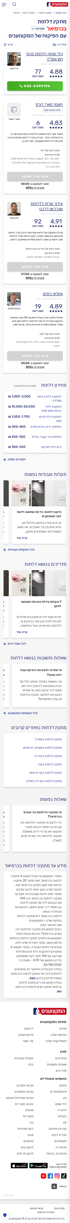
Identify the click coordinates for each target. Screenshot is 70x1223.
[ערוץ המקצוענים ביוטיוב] (44, 1176)
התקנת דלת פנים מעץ (50, 419)
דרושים (28, 1028)
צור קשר (28, 1041)
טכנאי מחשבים (24, 1091)
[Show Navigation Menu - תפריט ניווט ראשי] (4, 4)
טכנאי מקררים (24, 1104)
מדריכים (61, 1070)
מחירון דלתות (53, 385)
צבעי (30, 1135)
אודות (62, 1028)
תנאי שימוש (36, 1208)
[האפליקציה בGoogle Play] (38, 1165)
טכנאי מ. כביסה (56, 1153)
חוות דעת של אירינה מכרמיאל (42, 248)
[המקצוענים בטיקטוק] (63, 1176)
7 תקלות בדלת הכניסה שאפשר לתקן (41, 604)
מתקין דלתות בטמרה (48, 739)
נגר (31, 1122)
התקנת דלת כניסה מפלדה (49, 398)
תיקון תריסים (25, 1153)
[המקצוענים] (57, 4)
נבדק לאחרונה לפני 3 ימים (49, 298)
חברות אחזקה (57, 1128)
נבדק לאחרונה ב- (47, 115)
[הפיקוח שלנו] (4, 1215)
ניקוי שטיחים (25, 1128)
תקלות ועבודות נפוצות (45, 474)
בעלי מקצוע (61, 12)
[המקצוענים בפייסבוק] (51, 1176)
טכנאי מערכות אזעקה (19, 1098)
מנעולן (29, 1110)
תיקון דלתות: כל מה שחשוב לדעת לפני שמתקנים (39, 514)
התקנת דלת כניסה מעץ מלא (51, 408)
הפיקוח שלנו (58, 1035)
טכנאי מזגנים (25, 1085)
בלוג (30, 1064)
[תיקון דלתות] (39, 495)
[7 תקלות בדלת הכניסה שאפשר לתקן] (39, 585)
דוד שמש (60, 1104)
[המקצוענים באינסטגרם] (57, 1176)
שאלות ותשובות (56, 1064)
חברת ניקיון (59, 1135)
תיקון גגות (27, 1147)
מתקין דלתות (45, 12)
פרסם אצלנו (25, 1035)
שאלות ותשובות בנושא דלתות (38, 658)
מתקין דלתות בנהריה (48, 756)
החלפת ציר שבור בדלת (46, 437)
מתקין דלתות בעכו (50, 764)
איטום (62, 1085)
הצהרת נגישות (45, 1212)
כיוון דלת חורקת (51, 447)
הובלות (62, 1116)
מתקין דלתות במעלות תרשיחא (42, 747)
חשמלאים (60, 1141)
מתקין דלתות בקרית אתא (45, 772)
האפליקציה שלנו (56, 1041)
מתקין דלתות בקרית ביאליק (44, 781)
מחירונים (60, 1058)
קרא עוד (22, 538)
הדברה (62, 1110)
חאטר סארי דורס (49, 104)
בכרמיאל (56, 28)
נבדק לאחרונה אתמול (52, 63)
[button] (9, 44)
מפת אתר (59, 1208)
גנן (64, 1098)
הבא (32, 978)
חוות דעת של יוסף (49, 334)
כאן (59, 991)
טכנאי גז (61, 1147)
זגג (64, 1122)
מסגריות (28, 1116)
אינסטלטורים (58, 1091)
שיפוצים (28, 1141)
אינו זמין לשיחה (35, 176)
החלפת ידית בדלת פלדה (45, 427)
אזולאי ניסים (53, 293)
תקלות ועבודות (23, 1058)
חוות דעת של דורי (50, 150)
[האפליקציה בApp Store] (19, 1165)
